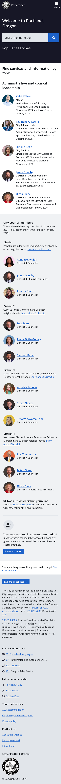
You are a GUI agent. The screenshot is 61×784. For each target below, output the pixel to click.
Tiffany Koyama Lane (30, 419)
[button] (56, 5)
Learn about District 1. (39, 249)
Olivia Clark (23, 194)
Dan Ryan (23, 323)
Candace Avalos (27, 259)
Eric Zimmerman (27, 454)
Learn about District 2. (33, 313)
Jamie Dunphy (24, 172)
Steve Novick (25, 403)
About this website (12, 734)
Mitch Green (24, 470)
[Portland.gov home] (13, 5)
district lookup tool (22, 504)
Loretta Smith (25, 291)
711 (4, 614)
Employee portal (11, 740)
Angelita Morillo (27, 387)
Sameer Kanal (25, 355)
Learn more (11, 551)
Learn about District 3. (42, 376)
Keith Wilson (23, 96)
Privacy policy (9, 721)
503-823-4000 (34, 611)
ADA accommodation (13, 709)
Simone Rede (24, 147)
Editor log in (8, 746)
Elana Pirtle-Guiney (29, 339)
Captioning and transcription (17, 715)
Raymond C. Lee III (27, 121)
